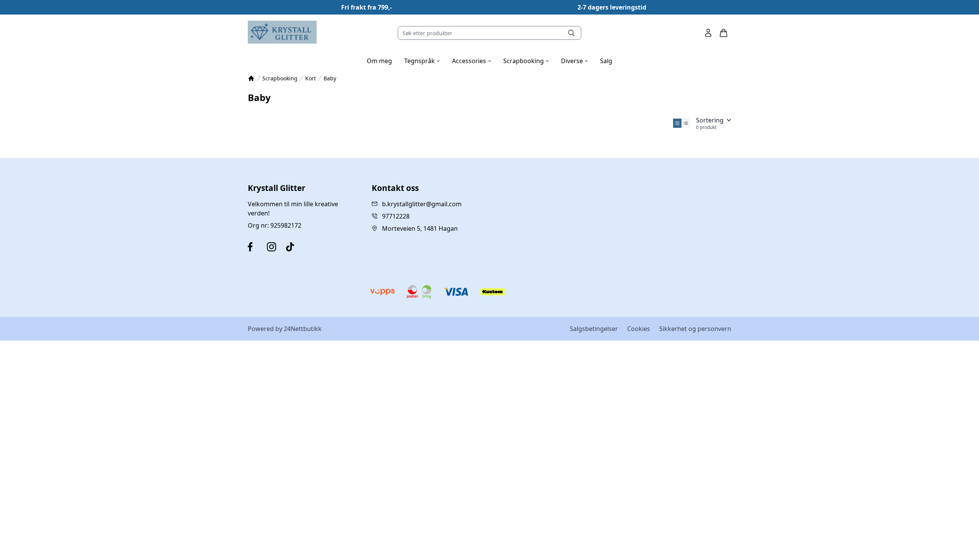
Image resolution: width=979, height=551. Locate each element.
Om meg (379, 61)
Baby (330, 78)
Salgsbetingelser (594, 328)
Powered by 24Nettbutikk (285, 328)
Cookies (638, 328)
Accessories (471, 61)
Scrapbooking (526, 61)
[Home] (282, 32)
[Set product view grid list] (685, 123)
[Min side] (708, 33)
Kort (310, 78)
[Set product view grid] (677, 123)
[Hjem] (251, 78)
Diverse (574, 61)
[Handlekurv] (723, 33)
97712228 (396, 216)
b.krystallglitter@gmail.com (422, 204)
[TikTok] (294, 246)
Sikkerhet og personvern (695, 328)
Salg (606, 61)
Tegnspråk (422, 61)
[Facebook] (256, 246)
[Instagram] (275, 246)
